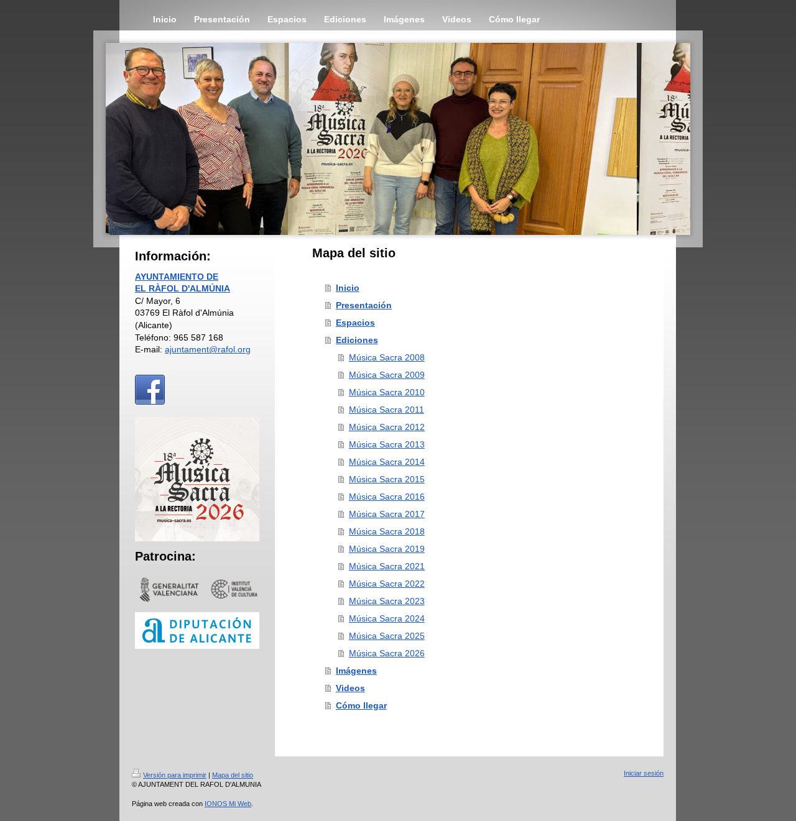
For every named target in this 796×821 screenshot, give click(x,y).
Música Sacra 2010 (387, 392)
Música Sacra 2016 (387, 497)
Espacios (355, 323)
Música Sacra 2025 (387, 636)
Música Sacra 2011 (386, 410)
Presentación (364, 305)
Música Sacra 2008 (387, 357)
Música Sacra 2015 (387, 479)
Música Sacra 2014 (387, 462)
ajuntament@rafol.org (208, 349)
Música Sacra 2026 (387, 653)
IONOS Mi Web (228, 803)
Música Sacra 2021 (387, 566)
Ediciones (357, 340)
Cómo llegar (361, 705)
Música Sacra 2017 (387, 514)
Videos (350, 688)
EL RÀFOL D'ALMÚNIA (182, 288)
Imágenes (356, 671)
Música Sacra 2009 (387, 375)
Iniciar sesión (644, 773)
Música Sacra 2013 (387, 444)
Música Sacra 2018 (387, 531)
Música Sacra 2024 (387, 618)
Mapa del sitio (232, 775)
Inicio (347, 288)
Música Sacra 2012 (387, 427)
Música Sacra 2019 (387, 549)
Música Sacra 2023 (387, 601)
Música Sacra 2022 (387, 584)
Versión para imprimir (174, 775)
